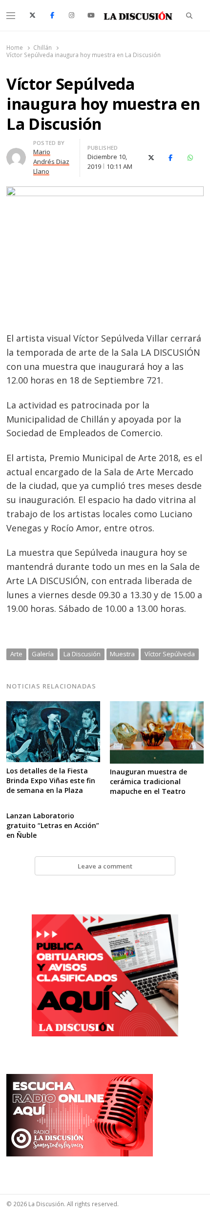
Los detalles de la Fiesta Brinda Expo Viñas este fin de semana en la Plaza (50, 780)
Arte (16, 653)
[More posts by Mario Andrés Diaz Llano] (16, 153)
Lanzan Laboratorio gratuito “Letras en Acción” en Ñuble (52, 825)
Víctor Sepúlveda (170, 653)
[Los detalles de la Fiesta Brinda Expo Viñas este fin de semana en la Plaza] (53, 707)
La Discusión (82, 653)
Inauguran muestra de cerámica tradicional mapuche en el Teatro (148, 781)
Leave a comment (105, 866)
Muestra (122, 653)
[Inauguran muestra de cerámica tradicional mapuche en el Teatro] (157, 707)
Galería (43, 653)
